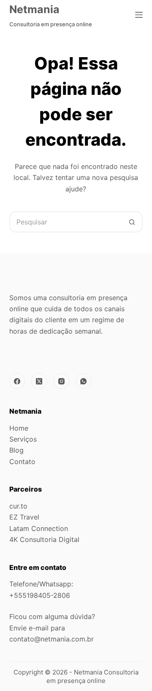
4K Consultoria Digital (44, 539)
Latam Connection (38, 528)
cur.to (18, 506)
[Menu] (139, 15)
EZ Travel (24, 517)
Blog (16, 450)
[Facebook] (17, 381)
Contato (22, 461)
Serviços (23, 439)
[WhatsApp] (84, 381)
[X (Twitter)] (39, 381)
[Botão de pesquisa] (132, 221)
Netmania (34, 9)
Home (18, 428)
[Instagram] (62, 381)
